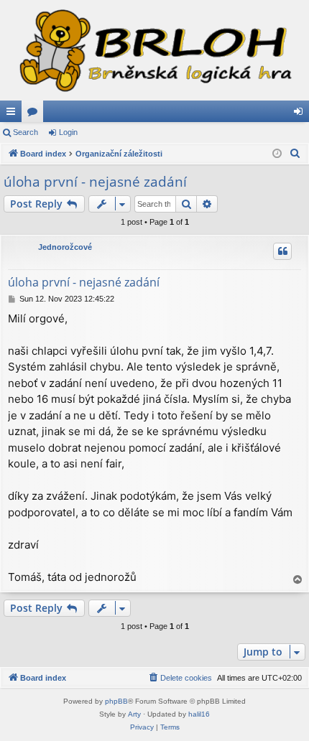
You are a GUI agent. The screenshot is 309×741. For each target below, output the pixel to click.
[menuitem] (295, 154)
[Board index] (154, 50)
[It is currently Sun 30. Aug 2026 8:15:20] (277, 154)
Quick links (14, 114)
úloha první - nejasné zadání (95, 181)
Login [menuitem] (301, 114)
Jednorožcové (65, 247)
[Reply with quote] (282, 251)
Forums (35, 114)
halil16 (199, 714)
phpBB (116, 701)
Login (68, 132)
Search (25, 132)
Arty (134, 714)
